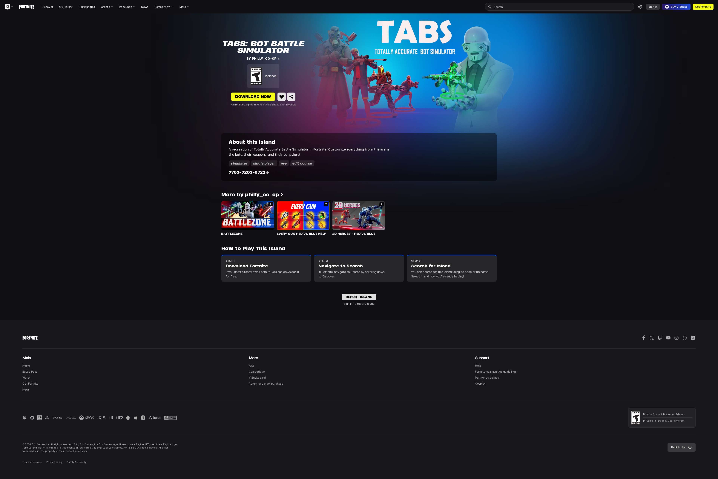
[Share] (291, 97)
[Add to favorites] (281, 97)
